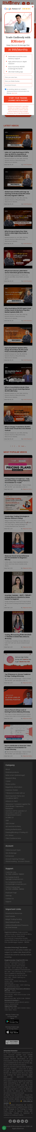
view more (14, 93)
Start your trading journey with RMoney (18, 99)
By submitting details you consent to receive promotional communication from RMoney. (18, 91)
